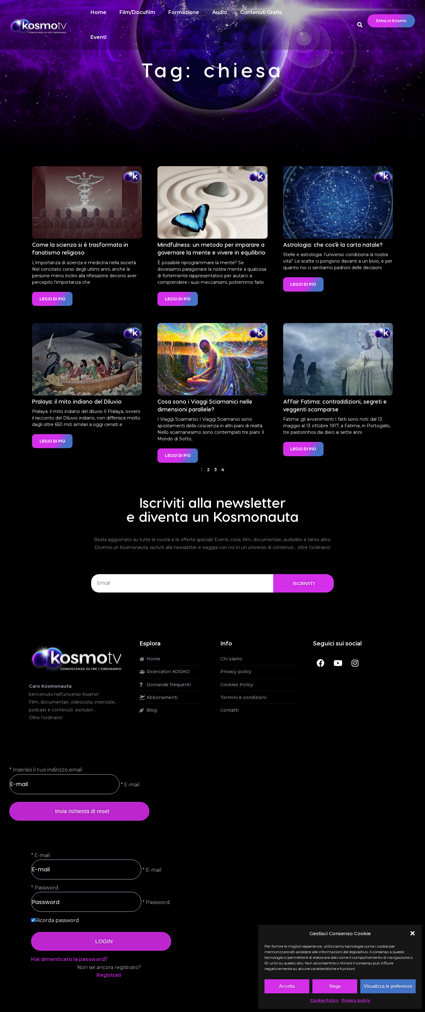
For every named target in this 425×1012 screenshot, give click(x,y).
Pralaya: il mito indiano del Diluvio (77, 401)
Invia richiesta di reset (82, 811)
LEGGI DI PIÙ (52, 299)
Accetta (287, 986)
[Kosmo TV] (76, 656)
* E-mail (129, 784)
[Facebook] (321, 663)
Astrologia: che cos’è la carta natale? (333, 244)
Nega (334, 986)
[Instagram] (355, 663)
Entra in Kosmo (391, 20)
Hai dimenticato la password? (69, 959)
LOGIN (104, 941)
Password (46, 888)
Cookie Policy (324, 1000)
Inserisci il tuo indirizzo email (47, 770)
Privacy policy (356, 1000)
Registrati (108, 975)
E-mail (42, 855)
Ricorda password (57, 920)
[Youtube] (338, 663)
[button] (412, 933)
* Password (155, 902)
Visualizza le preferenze (388, 986)
